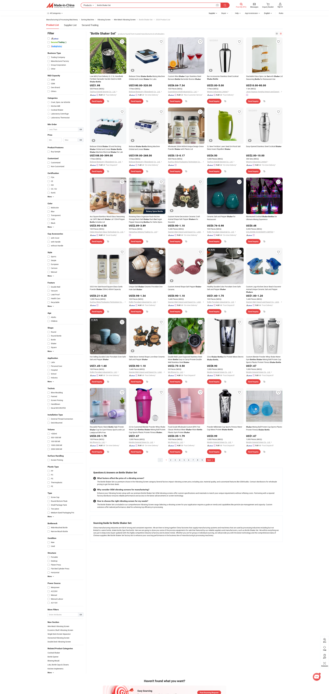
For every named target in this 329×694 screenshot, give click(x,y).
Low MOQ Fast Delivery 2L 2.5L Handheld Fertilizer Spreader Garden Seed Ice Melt (106, 79)
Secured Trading (90, 25)
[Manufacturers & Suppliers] (60, 5)
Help (237, 13)
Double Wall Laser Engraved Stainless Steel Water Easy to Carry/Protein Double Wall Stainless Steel (185, 359)
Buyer (223, 13)
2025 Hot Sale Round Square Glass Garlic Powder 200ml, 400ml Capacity (106, 287)
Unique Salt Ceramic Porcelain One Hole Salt (145, 288)
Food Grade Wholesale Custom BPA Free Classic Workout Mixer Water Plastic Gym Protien (185, 430)
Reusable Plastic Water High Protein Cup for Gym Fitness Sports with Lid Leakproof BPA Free (107, 430)
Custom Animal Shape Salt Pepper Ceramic (184, 288)
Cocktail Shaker (54, 652)
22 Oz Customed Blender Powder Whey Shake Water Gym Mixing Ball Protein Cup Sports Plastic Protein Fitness (147, 430)
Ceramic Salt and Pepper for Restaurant (221, 218)
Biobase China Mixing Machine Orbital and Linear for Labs (147, 77)
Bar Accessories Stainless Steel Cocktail (222, 77)
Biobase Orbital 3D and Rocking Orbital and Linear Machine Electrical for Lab (106, 149)
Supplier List (70, 25)
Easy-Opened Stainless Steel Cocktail (263, 146)
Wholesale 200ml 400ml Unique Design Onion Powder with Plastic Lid (186, 147)
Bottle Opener (53, 656)
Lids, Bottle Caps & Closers (58, 664)
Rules (281, 13)
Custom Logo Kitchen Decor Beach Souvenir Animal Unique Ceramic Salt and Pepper (263, 289)
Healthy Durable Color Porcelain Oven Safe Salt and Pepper (224, 287)
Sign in (280, 7)
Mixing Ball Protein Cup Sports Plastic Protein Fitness (264, 428)
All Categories (55, 13)
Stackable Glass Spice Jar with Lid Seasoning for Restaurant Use (264, 77)
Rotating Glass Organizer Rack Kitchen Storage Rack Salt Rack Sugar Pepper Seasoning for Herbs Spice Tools (145, 219)
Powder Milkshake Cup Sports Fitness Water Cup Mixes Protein (224, 428)
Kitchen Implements (55, 668)
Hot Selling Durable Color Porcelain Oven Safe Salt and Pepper (108, 358)
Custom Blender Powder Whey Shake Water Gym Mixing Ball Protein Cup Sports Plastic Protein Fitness (263, 359)
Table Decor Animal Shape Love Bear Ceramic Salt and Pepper (147, 358)
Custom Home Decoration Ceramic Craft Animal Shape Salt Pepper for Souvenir (184, 219)
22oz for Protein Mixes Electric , (225, 358)
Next (209, 460)
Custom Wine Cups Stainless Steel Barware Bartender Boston (184, 77)
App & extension (251, 13)
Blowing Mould (53, 660)
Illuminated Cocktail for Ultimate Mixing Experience (261, 218)
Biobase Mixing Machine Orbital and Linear (144, 147)
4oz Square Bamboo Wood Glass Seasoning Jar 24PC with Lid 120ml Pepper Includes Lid (107, 219)
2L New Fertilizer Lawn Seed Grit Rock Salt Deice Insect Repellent (224, 147)
